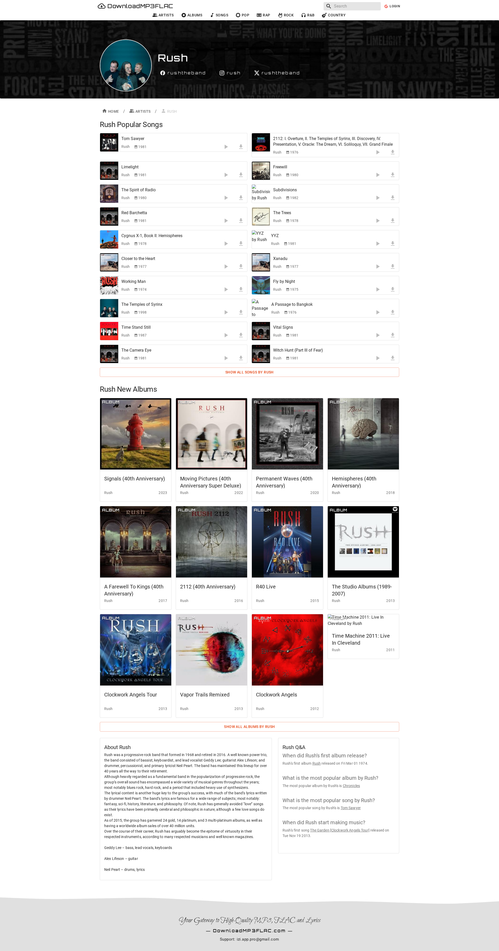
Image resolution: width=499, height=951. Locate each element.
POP (245, 15)
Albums (194, 15)
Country (337, 15)
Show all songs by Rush (249, 372)
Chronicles (351, 786)
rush (234, 72)
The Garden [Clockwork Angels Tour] (339, 830)
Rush (316, 763)
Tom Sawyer (351, 808)
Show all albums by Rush (249, 727)
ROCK (289, 15)
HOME (113, 111)
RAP (266, 15)
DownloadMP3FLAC (140, 6)
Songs (222, 15)
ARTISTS (143, 111)
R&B (310, 15)
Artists (166, 15)
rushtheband (187, 72)
